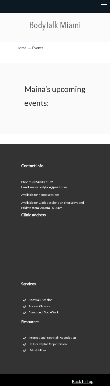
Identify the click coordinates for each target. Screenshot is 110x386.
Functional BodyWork (44, 312)
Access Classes (39, 306)
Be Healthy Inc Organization (48, 344)
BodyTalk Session (40, 300)
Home (21, 48)
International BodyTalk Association (52, 337)
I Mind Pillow (37, 350)
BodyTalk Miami (55, 21)
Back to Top (82, 381)
